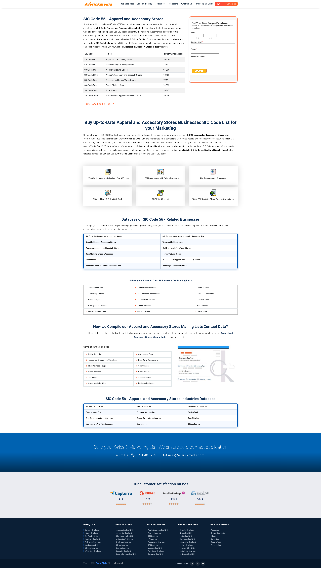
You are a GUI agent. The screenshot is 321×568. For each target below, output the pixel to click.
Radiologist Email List (187, 554)
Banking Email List (122, 548)
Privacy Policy (216, 545)
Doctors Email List (186, 545)
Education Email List (123, 551)
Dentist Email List (186, 536)
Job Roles (160, 4)
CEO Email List (153, 536)
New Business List (91, 545)
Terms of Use (216, 542)
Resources (215, 530)
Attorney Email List (154, 533)
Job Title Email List (91, 536)
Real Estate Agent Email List (158, 530)
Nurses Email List (186, 533)
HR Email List (152, 539)
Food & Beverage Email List (126, 554)
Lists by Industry (144, 4)
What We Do (186, 4)
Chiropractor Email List (188, 542)
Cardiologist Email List (187, 551)
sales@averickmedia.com (185, 455)
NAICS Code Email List (93, 551)
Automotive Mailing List (124, 539)
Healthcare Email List (92, 539)
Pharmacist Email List (187, 539)
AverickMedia (101, 563)
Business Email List (92, 530)
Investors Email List (155, 548)
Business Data (127, 4)
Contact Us (215, 539)
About (213, 536)
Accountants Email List (156, 542)
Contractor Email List (155, 554)
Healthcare (173, 4)
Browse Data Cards (204, 4)
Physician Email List (187, 530)
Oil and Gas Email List (124, 533)
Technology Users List (93, 542)
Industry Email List (91, 533)
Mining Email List (122, 545)
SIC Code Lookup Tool (98, 103)
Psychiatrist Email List (187, 548)
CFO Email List (153, 545)
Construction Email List (124, 530)
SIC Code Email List (91, 548)
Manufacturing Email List (125, 536)
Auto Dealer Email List (156, 551)
